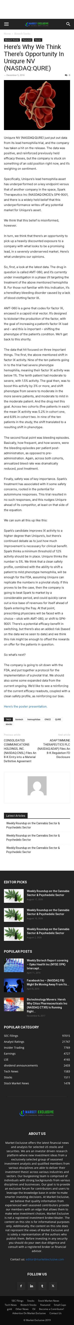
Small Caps (60, 1305)
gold (9, 1309)
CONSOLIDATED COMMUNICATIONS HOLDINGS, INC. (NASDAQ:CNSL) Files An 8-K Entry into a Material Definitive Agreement (20, 751)
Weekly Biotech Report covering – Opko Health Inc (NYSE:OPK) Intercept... (47, 964)
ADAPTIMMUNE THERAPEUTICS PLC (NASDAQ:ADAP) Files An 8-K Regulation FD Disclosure (53, 749)
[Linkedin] (32, 1286)
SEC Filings (17, 1300)
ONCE (48, 719)
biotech (19, 719)
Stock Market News (48, 1300)
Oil (33, 1309)
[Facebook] (21, 1286)
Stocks (38, 39)
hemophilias (33, 719)
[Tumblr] (42, 1286)
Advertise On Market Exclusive (29, 1313)
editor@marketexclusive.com (45, 1259)
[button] (6, 24)
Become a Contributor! (51, 1309)
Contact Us (56, 1313)
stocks (9, 724)
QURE (58, 719)
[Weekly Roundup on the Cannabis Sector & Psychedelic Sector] (14, 896)
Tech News (11, 1305)
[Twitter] (53, 1286)
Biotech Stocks (22, 33)
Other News (22, 1309)
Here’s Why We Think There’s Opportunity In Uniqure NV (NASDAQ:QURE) (34, 57)
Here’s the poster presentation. (25, 706)
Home (7, 33)
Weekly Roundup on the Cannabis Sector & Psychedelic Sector (33, 825)
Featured (27, 39)
